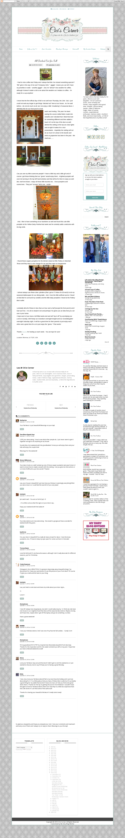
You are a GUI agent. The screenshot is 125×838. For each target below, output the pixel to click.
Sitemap (102, 49)
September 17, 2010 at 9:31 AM (27, 517)
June (53, 802)
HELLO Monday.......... (96, 362)
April (53, 805)
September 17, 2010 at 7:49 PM (27, 605)
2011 (52, 771)
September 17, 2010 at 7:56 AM (27, 436)
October (54, 778)
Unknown (23, 478)
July (53, 800)
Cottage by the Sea (91, 309)
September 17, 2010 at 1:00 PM (27, 583)
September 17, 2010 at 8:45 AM (27, 479)
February (54, 809)
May (53, 803)
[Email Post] (22, 334)
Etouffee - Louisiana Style (96, 376)
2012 (52, 769)
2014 (52, 766)
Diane (22, 516)
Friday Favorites (90, 338)
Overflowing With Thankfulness (96, 319)
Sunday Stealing (90, 332)
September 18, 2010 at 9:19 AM (27, 641)
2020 (52, 755)
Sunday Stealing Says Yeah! (93, 333)
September (55, 779)
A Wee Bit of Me (56, 781)
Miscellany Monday (57, 783)
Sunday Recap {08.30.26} (92, 298)
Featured (75, 49)
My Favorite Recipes (89, 49)
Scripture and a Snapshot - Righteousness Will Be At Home (95, 292)
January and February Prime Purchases (99, 480)
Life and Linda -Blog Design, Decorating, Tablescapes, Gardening (94, 281)
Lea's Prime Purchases (96, 391)
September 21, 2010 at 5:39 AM (27, 675)
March (54, 807)
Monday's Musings (62, 49)
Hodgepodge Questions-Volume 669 (95, 304)
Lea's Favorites (46, 49)
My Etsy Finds (94, 421)
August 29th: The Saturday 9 (93, 315)
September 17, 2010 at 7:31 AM (27, 422)
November (55, 776)
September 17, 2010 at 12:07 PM (27, 566)
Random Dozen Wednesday (59, 786)
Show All (107, 342)
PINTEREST (71, 9)
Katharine (23, 420)
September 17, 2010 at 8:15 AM (27, 461)
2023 (52, 750)
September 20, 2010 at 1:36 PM (27, 659)
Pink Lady (88, 325)
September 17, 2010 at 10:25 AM (27, 533)
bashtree (23, 532)
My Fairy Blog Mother (67, 824)
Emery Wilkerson (25, 460)
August (54, 798)
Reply (22, 429)
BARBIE (22, 626)
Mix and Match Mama (92, 296)
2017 (52, 760)
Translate (28, 749)
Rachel (24, 332)
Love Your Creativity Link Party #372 (94, 284)
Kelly (21, 674)
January (54, 810)
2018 (52, 759)
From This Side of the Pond (94, 302)
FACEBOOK (63, 9)
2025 (52, 747)
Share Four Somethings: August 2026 (95, 327)
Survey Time (89, 310)
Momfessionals (90, 337)
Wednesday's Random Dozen (60, 797)
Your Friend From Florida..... (94, 314)
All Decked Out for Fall (58, 788)
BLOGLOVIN (55, 9)
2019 (52, 757)
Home (21, 49)
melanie (23, 494)
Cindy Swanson (25, 564)
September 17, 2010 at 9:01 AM (27, 495)
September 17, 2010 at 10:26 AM (27, 549)
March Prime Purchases (96, 465)
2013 (52, 767)
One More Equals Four (27, 434)
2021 (52, 753)
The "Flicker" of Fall (57, 795)
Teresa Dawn (24, 548)
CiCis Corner (62, 822)
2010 (52, 772)
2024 (52, 748)
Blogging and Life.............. (58, 784)
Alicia (22, 658)
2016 (52, 762)
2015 (52, 764)
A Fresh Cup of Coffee (92, 289)
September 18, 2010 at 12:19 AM (27, 627)
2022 (52, 752)
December (55, 774)
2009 (52, 812)
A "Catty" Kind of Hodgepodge (97, 450)
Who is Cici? (31, 49)
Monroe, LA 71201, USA (30, 337)
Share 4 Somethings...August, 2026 (95, 321)
